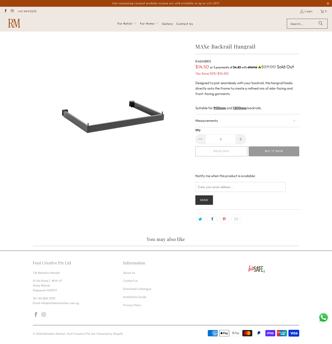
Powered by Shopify (110, 333)
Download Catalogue (137, 289)
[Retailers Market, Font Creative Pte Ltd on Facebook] (5, 11)
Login (309, 11)
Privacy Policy (132, 305)
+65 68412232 (27, 11)
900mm (219, 108)
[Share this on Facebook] (212, 219)
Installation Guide (134, 297)
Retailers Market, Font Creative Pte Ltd (69, 333)
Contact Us (130, 280)
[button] (127, 23)
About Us (129, 273)
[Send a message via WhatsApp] (323, 317)
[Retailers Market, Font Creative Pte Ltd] (14, 23)
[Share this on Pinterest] (224, 219)
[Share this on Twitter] (200, 219)
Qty (198, 130)
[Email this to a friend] (236, 219)
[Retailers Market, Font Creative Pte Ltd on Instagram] (12, 11)
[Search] (320, 24)
